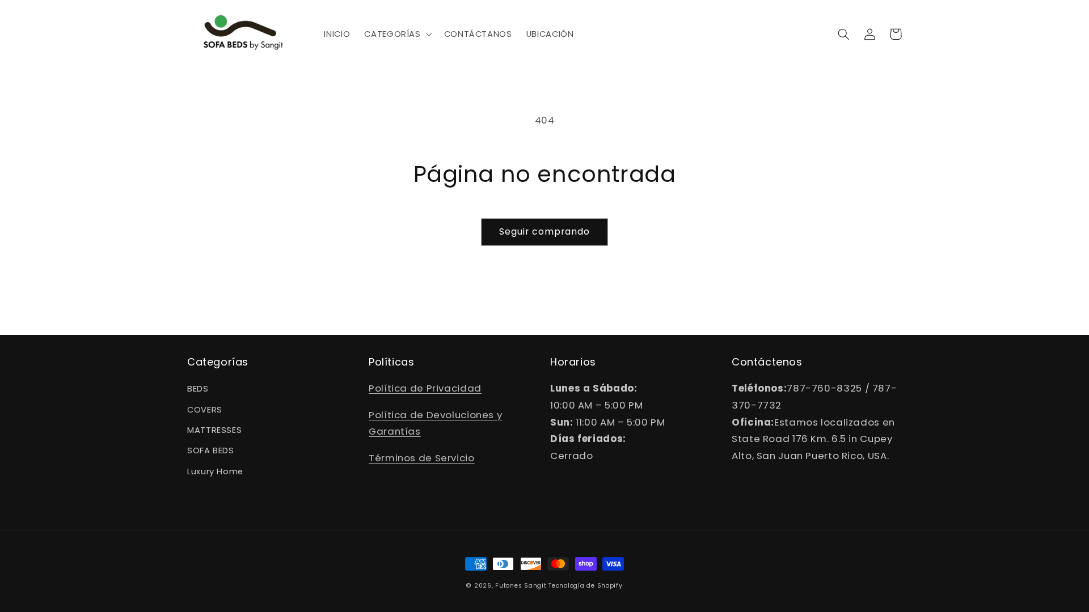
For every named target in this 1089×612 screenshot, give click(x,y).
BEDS (198, 388)
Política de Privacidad (425, 388)
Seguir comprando (544, 231)
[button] (397, 34)
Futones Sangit (520, 585)
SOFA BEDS (210, 450)
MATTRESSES (214, 430)
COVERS (204, 409)
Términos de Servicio (422, 458)
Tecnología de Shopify (585, 585)
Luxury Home (215, 471)
